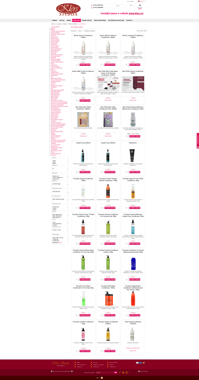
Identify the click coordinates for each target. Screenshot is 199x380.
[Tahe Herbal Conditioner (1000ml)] (133, 341)
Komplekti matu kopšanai (58, 34)
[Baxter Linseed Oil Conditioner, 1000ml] (133, 55)
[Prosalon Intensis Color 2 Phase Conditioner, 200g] (83, 234)
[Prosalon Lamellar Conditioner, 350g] (83, 341)
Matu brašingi (54, 97)
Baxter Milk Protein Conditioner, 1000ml (83, 72)
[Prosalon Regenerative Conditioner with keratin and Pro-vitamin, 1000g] (133, 305)
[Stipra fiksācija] (60, 191)
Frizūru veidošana (55, 60)
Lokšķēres (54, 87)
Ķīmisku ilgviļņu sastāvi (57, 74)
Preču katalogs (56, 26)
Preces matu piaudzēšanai (58, 79)
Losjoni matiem (55, 46)
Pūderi (52, 69)
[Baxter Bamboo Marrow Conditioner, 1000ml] (108, 55)
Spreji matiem (54, 47)
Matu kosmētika (55, 32)
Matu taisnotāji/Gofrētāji (57, 90)
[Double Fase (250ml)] (83, 162)
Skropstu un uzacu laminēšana (59, 103)
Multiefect (133, 143)
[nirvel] (60, 222)
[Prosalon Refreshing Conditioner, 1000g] (108, 305)
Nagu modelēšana (56, 135)
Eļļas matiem (54, 43)
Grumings (53, 155)
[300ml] (60, 162)
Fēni (52, 88)
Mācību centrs (87, 20)
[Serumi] (60, 208)
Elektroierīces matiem (57, 85)
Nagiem (53, 133)
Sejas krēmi (54, 118)
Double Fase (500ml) (108, 143)
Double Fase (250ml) (83, 143)
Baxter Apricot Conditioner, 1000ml (83, 36)
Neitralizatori (54, 75)
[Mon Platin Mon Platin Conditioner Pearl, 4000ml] (108, 126)
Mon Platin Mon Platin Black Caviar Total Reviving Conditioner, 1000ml (108, 73)
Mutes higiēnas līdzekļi (57, 131)
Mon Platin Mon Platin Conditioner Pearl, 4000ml (108, 108)
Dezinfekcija (54, 149)
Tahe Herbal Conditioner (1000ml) (133, 323)
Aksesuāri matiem (56, 91)
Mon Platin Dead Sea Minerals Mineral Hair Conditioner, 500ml (133, 108)
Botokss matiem (55, 40)
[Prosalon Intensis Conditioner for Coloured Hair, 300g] (108, 234)
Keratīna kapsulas (56, 81)
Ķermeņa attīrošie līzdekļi (57, 125)
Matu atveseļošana (56, 48)
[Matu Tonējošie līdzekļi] (60, 199)
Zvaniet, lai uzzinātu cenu (133, 348)
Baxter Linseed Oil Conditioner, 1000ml (133, 36)
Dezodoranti (54, 128)
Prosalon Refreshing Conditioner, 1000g (108, 287)
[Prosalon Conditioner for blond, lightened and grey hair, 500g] (133, 269)
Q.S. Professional (55, 110)
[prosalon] (60, 225)
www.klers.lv (136, 13)
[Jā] (60, 168)
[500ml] (60, 163)
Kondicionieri (54, 37)
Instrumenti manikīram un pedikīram (57, 142)
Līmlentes (53, 82)
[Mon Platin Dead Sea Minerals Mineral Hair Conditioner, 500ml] (133, 126)
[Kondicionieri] (60, 207)
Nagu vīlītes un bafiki (56, 150)
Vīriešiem (53, 121)
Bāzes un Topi (55, 137)
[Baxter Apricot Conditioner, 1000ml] (83, 55)
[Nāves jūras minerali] (60, 237)
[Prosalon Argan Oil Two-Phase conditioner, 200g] (133, 198)
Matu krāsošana (55, 50)
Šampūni (53, 35)
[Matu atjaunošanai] (60, 214)
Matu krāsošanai (55, 94)
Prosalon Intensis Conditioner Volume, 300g (108, 251)
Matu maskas (54, 38)
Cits (52, 76)
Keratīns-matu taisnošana (58, 31)
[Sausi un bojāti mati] (60, 177)
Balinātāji (53, 57)
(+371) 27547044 (98, 7)
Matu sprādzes (55, 93)
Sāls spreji (53, 71)
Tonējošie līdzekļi (55, 56)
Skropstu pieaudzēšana (57, 104)
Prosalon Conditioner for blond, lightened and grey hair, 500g (133, 251)
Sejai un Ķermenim (56, 112)
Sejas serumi (54, 115)
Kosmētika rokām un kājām (58, 140)
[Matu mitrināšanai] (60, 216)
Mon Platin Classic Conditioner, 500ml (133, 72)
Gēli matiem (54, 65)
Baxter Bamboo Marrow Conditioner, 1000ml (108, 36)
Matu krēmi (54, 44)
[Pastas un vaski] (60, 230)
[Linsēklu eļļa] (60, 240)
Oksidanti (53, 53)
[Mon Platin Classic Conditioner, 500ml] (133, 91)
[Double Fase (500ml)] (108, 162)
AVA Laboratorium (56, 109)
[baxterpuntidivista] (60, 223)
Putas (52, 63)
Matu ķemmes (55, 96)
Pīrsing (52, 152)
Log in (128, 1)
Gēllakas (53, 134)
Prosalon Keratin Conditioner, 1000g (83, 179)
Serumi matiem (55, 41)
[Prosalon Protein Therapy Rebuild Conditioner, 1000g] (108, 198)
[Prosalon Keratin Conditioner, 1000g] (83, 198)
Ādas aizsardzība (55, 59)
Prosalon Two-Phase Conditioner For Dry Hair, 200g (83, 287)
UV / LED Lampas (55, 144)
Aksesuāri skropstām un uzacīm (59, 106)
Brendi (78, 362)
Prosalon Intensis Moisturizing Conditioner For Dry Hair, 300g (83, 251)
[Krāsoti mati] (60, 179)
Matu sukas (54, 99)
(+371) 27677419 (98, 5)
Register (132, 1)
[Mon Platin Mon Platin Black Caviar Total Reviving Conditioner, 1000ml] (108, 91)
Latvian (142, 1)
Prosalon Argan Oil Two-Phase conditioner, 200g (133, 179)
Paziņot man (108, 100)
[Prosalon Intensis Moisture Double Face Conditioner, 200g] (133, 234)
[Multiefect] (133, 162)
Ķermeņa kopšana (56, 122)
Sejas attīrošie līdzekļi (57, 119)
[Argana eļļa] (60, 239)
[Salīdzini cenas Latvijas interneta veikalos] (61, 371)
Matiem (53, 29)
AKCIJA (53, 28)
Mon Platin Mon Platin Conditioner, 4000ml (83, 108)
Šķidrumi (53, 138)
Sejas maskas (55, 116)
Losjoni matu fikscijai (56, 68)
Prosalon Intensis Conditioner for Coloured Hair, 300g (108, 215)
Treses (53, 84)
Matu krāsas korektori (57, 54)
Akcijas (61, 20)
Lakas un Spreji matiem (57, 62)
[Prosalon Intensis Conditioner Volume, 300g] (108, 269)
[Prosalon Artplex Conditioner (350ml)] (108, 341)
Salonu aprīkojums (56, 153)
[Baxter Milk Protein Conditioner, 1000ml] (83, 91)
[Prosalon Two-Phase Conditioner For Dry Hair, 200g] (83, 305)
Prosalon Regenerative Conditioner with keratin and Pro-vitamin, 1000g (132, 288)
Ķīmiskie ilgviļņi (55, 72)
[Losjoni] (60, 209)
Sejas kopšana (55, 113)
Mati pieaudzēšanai (56, 78)
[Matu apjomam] (60, 217)
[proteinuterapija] (60, 184)
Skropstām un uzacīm (57, 100)
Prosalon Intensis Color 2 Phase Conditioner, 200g (83, 215)
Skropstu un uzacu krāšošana (59, 102)
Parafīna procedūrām (56, 147)
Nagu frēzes (54, 146)
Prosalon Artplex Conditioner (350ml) (108, 323)
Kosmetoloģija (55, 107)
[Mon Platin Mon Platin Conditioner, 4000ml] (83, 126)
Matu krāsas (54, 51)
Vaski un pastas (55, 66)
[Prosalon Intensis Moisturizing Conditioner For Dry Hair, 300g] (83, 269)
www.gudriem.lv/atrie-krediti (72, 372)
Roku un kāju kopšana (57, 127)
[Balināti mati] (60, 176)
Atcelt (60, 242)
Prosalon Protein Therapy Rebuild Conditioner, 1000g (108, 179)
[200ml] (60, 160)
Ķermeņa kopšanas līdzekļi (58, 124)
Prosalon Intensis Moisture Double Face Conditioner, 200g (133, 215)
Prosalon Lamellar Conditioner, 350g (83, 323)
